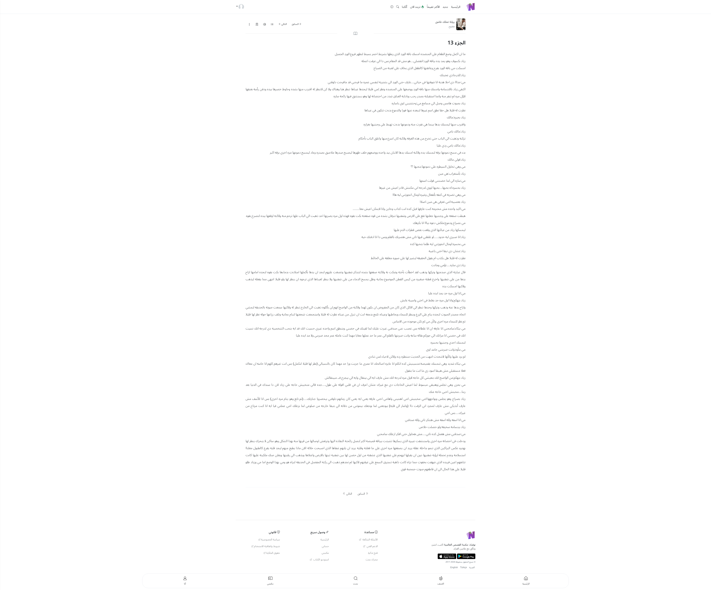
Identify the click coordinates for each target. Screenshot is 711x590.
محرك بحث (372, 559)
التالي (284, 24)
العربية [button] (472, 567)
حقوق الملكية (273, 553)
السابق (295, 24)
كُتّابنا (404, 7)
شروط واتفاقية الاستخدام (267, 546)
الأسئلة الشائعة (370, 539)
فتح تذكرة (373, 553)
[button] (397, 7)
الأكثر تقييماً (433, 7)
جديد (445, 7)
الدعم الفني (372, 546)
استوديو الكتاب (321, 559)
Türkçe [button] (463, 567)
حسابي (325, 546)
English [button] (454, 567)
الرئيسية (455, 7)
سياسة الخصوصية (270, 539)
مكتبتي (325, 553)
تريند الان (415, 7)
